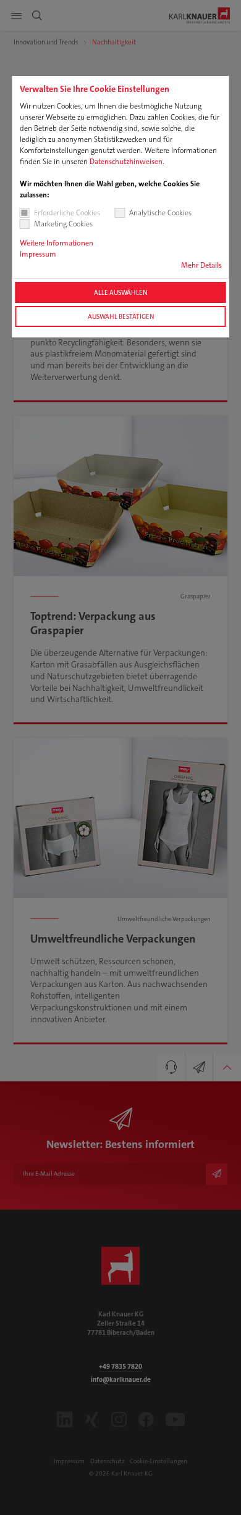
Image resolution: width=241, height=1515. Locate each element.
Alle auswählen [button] (120, 292)
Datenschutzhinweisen (126, 162)
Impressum (38, 254)
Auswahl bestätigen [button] (121, 316)
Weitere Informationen (56, 243)
